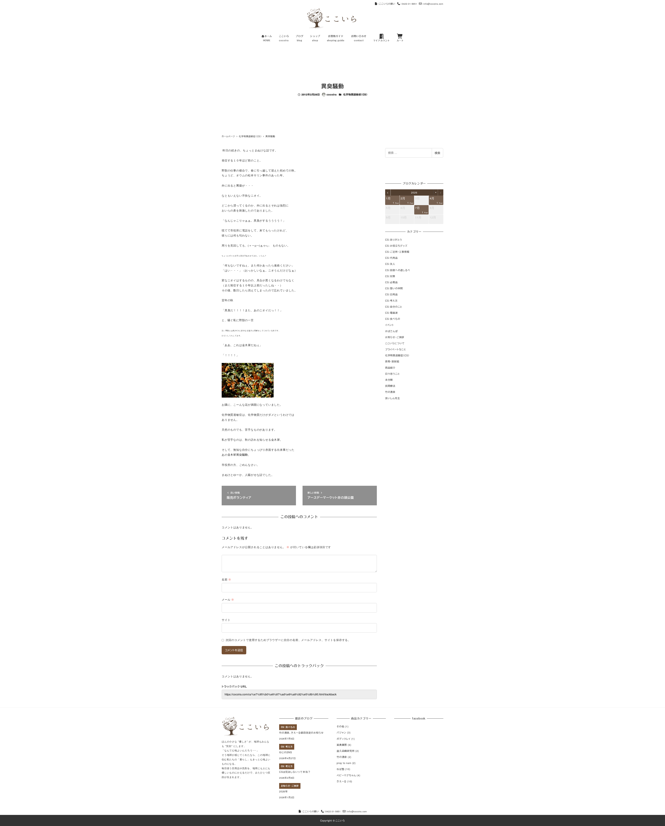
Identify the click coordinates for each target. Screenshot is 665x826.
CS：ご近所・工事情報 (397, 251)
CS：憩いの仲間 (394, 288)
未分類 (389, 379)
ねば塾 (340, 769)
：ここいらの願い (386, 3)
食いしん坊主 (392, 398)
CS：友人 (390, 264)
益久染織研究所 (346, 751)
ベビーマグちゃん (346, 775)
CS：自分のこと (393, 306)
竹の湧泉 (390, 392)
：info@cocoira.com (432, 3)
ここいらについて (395, 343)
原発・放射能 (392, 361)
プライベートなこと (395, 349)
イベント (389, 325)
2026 (414, 192)
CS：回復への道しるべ (397, 270)
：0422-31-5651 (408, 3)
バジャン (341, 732)
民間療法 (390, 386)
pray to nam (344, 763)
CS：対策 (390, 276)
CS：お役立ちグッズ (396, 245)
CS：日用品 (391, 294)
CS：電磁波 (391, 312)
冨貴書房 (342, 744)
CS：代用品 (391, 258)
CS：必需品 (391, 282)
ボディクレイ (344, 738)
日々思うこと (392, 373)
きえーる (341, 781)
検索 (437, 153)
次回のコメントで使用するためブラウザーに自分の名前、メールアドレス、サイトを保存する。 (288, 640)
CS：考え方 (391, 300)
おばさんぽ (391, 331)
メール (228, 599)
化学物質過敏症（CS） (355, 94)
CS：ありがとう (393, 239)
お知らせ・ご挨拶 (394, 337)
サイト (226, 619)
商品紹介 (390, 367)
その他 (340, 726)
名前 (226, 579)
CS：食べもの (392, 318)
